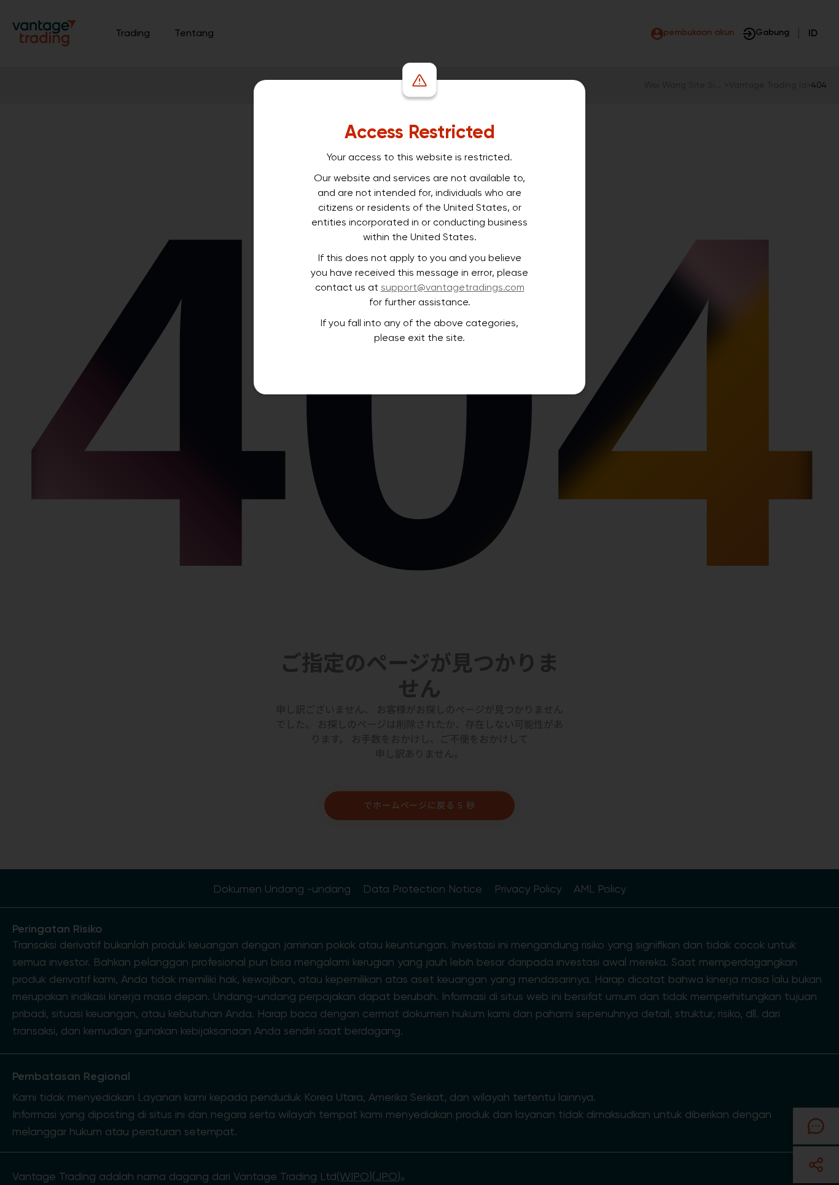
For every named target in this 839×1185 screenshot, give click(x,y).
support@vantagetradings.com (453, 287)
